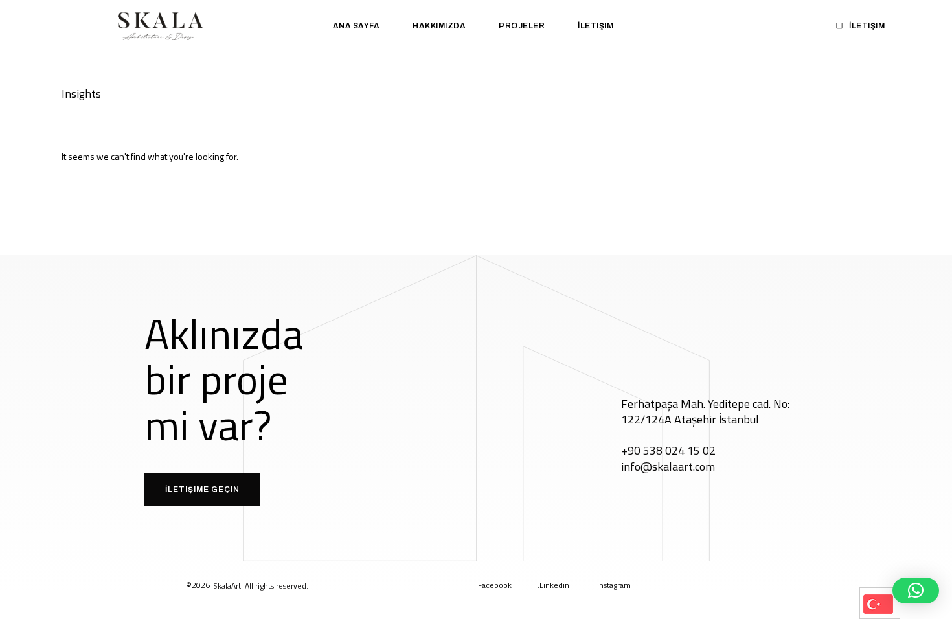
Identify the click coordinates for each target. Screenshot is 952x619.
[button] (915, 590)
